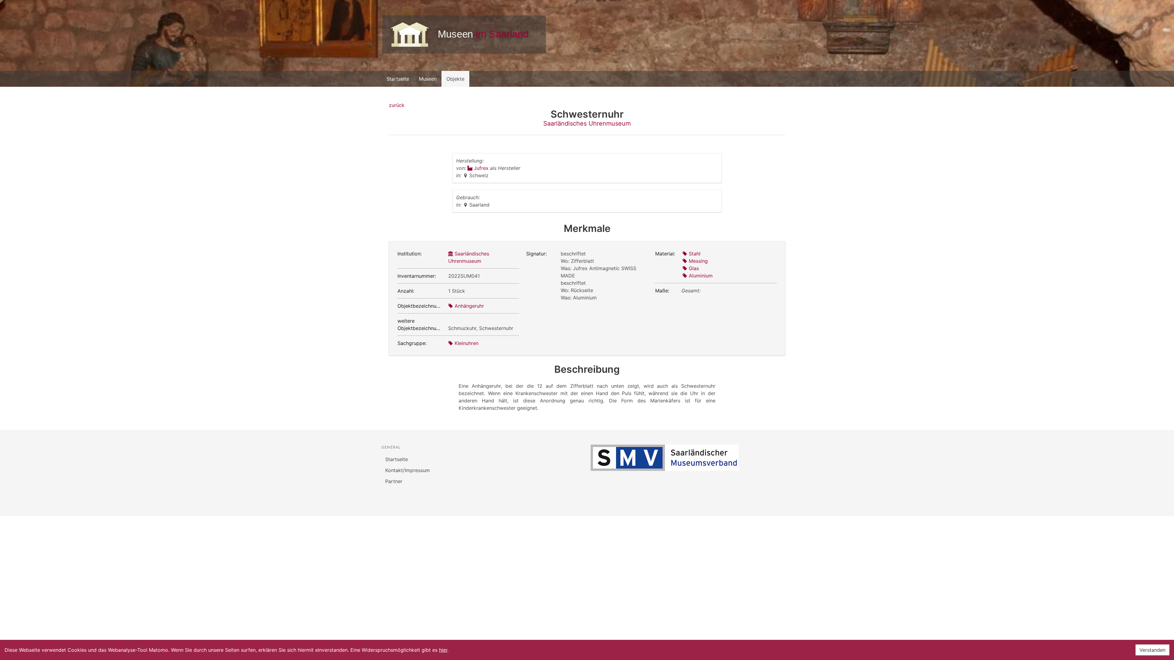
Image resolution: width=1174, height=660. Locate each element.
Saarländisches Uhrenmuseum (587, 123)
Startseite (397, 79)
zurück (396, 105)
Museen (428, 79)
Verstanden (1152, 650)
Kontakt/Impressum (407, 470)
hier (443, 650)
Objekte (455, 79)
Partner (393, 481)
